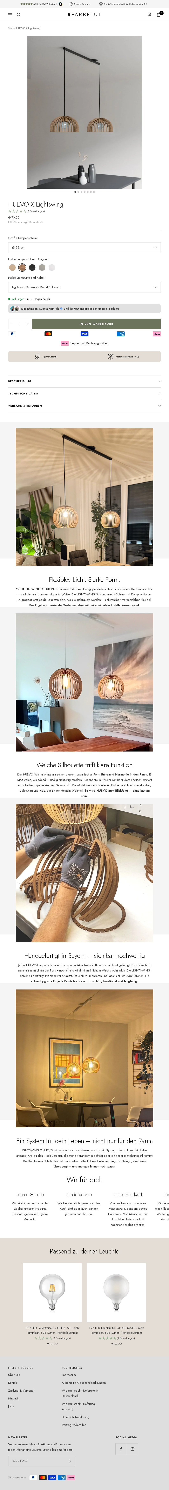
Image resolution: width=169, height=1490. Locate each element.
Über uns (14, 1375)
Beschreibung (19, 381)
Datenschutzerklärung (75, 1417)
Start (10, 28)
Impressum (69, 1375)
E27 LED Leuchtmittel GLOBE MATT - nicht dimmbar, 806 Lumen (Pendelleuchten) (116, 1330)
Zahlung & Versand (21, 1390)
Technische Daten (23, 394)
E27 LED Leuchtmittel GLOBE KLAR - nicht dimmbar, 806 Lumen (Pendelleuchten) (52, 1330)
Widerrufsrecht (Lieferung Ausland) (78, 1406)
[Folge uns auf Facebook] (121, 1449)
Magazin (13, 1398)
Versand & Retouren (25, 406)
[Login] (150, 14)
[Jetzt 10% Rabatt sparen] (69, 1461)
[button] (84, 211)
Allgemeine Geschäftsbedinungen (84, 1382)
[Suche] (19, 15)
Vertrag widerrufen (74, 1425)
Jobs (11, 1406)
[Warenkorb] (159, 15)
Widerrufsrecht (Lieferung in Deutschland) (80, 1393)
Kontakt (12, 1382)
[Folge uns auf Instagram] (132, 1449)
